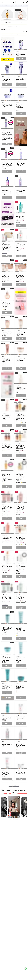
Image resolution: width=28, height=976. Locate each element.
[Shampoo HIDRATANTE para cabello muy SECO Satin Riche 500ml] (7, 557)
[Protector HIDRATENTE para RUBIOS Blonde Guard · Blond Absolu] (20, 181)
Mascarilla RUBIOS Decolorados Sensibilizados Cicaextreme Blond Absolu (19, 106)
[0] (26, 2)
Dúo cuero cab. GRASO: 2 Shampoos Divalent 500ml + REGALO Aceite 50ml (7, 598)
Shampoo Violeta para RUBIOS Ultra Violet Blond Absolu (6, 79)
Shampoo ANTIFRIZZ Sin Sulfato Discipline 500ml (7, 538)
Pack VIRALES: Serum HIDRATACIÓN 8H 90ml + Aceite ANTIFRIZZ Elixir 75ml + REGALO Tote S (20, 447)
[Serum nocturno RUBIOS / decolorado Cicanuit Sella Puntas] (7, 181)
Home (2, 29)
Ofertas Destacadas (4, 5)
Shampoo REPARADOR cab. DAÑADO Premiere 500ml (20, 246)
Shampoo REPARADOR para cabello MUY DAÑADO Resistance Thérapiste (7, 687)
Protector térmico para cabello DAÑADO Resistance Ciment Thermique (20, 659)
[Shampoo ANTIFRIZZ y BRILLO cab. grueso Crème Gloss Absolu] (20, 322)
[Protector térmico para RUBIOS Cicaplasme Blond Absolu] (20, 153)
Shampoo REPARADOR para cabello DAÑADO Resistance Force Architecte (7, 629)
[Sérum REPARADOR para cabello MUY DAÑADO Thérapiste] (7, 707)
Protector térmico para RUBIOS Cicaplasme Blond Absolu (20, 164)
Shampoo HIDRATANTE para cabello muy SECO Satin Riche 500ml (7, 568)
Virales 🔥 (10, 5)
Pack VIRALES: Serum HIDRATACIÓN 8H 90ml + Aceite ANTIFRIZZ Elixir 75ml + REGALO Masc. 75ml (20, 417)
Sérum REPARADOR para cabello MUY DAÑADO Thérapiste (7, 718)
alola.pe (5, 29)
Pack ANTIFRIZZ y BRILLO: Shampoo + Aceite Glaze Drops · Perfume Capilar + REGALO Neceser (20, 278)
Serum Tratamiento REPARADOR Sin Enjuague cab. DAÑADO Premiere (20, 744)
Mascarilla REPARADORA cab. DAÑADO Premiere (20, 773)
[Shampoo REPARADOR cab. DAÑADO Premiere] (20, 707)
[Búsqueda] (24, 2)
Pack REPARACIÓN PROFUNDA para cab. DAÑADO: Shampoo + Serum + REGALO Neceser (6, 247)
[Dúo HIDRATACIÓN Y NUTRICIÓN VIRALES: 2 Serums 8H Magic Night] (7, 435)
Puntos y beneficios (17, 5)
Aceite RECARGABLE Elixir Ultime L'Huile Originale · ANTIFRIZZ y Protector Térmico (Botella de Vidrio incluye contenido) (7, 477)
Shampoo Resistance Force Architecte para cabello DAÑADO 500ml (20, 218)
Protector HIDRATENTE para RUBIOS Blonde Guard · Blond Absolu (20, 192)
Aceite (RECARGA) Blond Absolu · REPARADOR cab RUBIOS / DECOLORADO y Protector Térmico (7, 165)
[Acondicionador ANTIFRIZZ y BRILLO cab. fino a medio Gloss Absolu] (7, 348)
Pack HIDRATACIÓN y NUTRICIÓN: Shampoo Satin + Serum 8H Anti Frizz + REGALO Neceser (20, 539)
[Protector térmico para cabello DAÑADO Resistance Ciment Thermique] (20, 648)
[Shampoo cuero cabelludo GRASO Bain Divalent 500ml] (20, 586)
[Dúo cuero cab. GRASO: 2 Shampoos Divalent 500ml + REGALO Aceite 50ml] (7, 586)
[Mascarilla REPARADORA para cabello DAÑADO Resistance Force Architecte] (7, 648)
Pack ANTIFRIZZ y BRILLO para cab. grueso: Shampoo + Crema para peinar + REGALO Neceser (6, 278)
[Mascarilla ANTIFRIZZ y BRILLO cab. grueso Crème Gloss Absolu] (20, 348)
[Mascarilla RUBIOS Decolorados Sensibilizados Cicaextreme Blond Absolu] (20, 94)
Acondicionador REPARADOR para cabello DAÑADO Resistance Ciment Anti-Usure (20, 630)
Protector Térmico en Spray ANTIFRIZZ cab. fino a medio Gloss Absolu (6, 416)
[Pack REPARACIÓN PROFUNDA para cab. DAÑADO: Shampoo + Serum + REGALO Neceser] (7, 235)
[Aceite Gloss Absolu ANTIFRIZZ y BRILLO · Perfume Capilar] (7, 294)
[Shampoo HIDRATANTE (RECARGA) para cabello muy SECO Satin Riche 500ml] (20, 557)
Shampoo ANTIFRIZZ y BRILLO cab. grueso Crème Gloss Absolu (20, 333)
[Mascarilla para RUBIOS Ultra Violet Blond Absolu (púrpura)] (7, 94)
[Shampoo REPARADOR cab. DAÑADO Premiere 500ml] (20, 235)
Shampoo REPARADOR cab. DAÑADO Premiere (20, 717)
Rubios (9, 29)
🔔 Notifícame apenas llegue (7, 698)
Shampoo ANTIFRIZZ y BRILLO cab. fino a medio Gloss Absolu (7, 333)
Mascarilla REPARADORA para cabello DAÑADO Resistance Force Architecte (7, 659)
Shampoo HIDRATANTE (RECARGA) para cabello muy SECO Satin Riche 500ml (20, 568)
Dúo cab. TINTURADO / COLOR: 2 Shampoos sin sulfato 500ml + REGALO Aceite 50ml (7, 508)
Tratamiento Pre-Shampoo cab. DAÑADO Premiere (7, 744)
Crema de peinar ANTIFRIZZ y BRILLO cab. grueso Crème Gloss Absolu (21, 389)
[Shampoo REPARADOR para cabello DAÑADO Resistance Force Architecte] (7, 617)
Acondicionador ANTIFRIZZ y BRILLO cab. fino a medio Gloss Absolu (7, 359)
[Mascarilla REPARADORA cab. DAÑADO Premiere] (20, 762)
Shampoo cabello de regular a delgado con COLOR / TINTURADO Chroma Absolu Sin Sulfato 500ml (20, 509)
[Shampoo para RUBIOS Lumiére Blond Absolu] (20, 43)
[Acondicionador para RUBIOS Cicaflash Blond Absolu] (20, 68)
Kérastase (18, 51)
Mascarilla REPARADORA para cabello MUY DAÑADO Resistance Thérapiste (20, 687)
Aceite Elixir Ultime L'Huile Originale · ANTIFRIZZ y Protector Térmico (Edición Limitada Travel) (20, 477)
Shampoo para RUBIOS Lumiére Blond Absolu (20, 54)
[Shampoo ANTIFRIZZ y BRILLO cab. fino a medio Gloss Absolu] (7, 322)
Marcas (23, 5)
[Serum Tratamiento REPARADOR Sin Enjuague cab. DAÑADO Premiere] (20, 733)
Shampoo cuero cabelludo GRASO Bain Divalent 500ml (20, 597)
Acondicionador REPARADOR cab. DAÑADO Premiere (6, 773)
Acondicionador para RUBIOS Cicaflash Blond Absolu (20, 79)
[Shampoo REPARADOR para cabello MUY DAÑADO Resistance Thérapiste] (7, 675)
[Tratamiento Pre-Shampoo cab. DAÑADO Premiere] (7, 733)
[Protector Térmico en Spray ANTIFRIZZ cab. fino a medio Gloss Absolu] (7, 405)
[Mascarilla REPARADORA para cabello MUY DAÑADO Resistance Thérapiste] (20, 675)
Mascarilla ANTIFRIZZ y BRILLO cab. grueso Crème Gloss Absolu (20, 359)
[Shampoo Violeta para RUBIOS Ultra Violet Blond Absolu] (7, 68)
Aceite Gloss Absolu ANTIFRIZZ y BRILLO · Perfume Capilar (6, 305)
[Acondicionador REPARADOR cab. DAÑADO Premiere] (7, 762)
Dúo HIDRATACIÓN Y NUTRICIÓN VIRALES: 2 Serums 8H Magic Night (7, 446)
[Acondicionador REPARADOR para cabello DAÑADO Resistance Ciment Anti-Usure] (20, 617)
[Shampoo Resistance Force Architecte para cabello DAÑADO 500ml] (20, 207)
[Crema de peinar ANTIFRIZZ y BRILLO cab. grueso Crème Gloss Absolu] (20, 377)
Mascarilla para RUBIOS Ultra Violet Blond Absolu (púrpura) (7, 105)
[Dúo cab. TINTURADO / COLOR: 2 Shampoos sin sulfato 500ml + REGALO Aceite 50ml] (7, 496)
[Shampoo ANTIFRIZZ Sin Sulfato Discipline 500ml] (7, 527)
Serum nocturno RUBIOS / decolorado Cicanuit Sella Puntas (6, 192)
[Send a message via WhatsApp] (25, 968)
